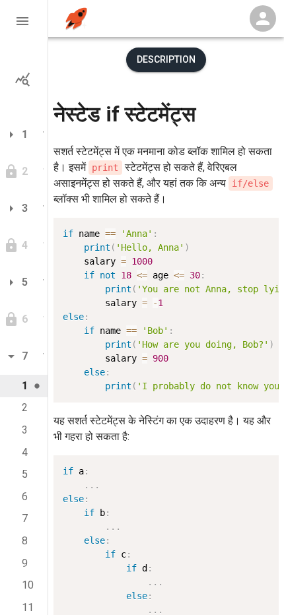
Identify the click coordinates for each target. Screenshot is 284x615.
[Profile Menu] (262, 18)
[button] (24, 21)
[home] (76, 19)
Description (166, 59)
